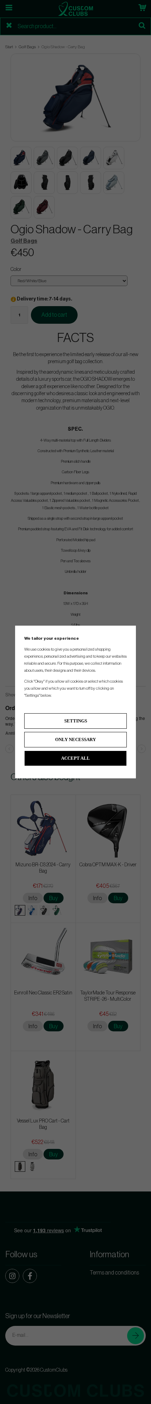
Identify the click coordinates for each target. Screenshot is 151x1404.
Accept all (75, 758)
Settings (75, 720)
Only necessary (75, 739)
